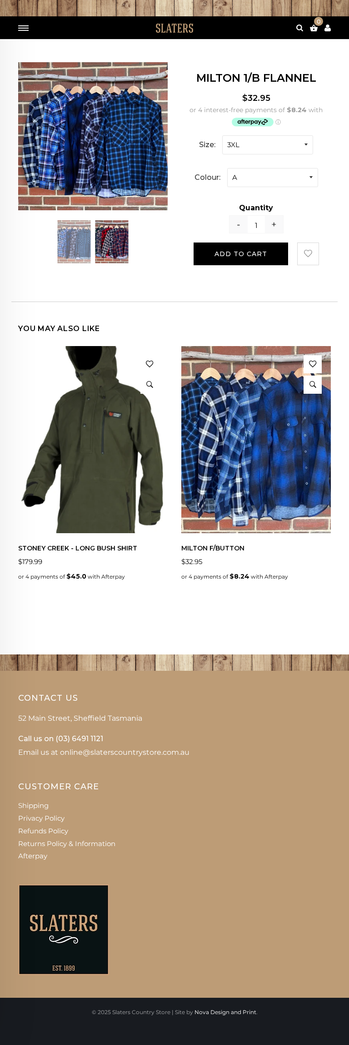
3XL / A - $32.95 (155, 912)
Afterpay (32, 856)
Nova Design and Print (225, 1012)
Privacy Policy (41, 818)
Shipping (33, 805)
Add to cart (240, 254)
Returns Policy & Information (66, 843)
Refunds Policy (43, 831)
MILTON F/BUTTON (212, 548)
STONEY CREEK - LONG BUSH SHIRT (77, 548)
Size (206, 144)
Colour (206, 177)
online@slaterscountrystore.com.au (124, 752)
